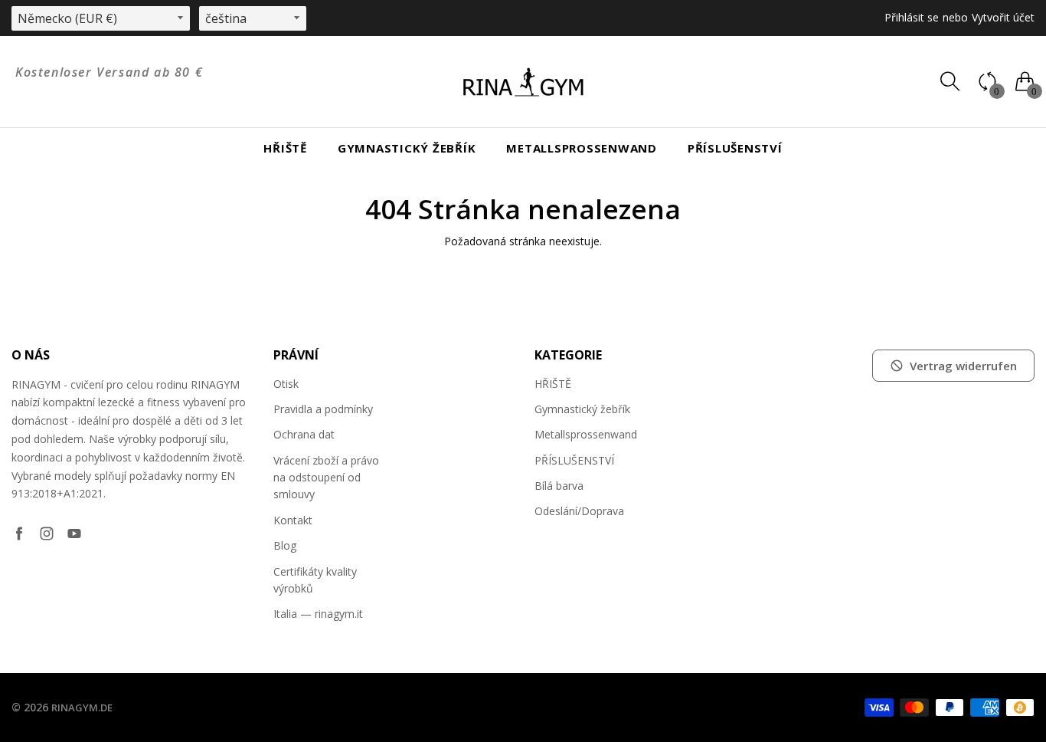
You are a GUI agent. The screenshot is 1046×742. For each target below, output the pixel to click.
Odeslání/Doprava (579, 511)
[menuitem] (285, 148)
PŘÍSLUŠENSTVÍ (735, 148)
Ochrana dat (304, 434)
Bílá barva (558, 485)
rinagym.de (82, 707)
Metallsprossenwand (581, 148)
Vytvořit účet (1003, 17)
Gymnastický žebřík (407, 148)
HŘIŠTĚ (285, 148)
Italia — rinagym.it (318, 613)
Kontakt (292, 520)
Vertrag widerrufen (963, 365)
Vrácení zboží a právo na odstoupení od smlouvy (326, 477)
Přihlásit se (911, 17)
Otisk (286, 383)
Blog (284, 545)
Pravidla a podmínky (323, 409)
